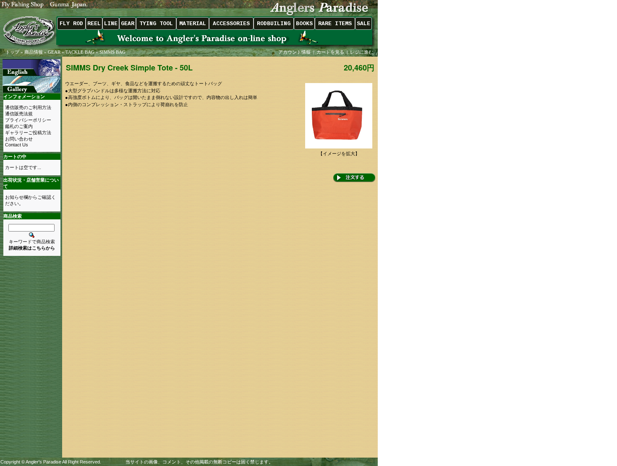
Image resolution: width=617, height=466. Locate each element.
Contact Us (16, 144)
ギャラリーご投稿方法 (28, 132)
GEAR (54, 52)
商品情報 (33, 52)
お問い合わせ (19, 138)
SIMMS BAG (112, 52)
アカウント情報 (294, 52)
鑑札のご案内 (19, 126)
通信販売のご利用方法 (28, 107)
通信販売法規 (19, 113)
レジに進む (362, 52)
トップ (12, 52)
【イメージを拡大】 (339, 153)
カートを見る (330, 52)
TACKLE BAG (79, 52)
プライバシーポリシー (28, 119)
